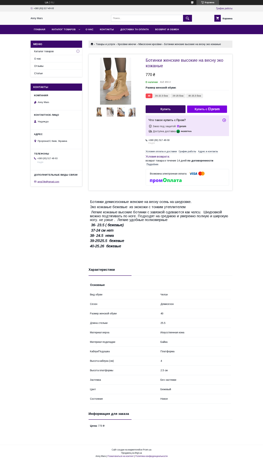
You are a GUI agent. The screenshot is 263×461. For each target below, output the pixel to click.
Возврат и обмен (167, 29)
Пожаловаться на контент (121, 456)
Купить (165, 109)
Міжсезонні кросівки (150, 44)
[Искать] (187, 18)
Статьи (38, 73)
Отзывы (38, 66)
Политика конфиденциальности (151, 456)
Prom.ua (147, 449)
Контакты (107, 29)
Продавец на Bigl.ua (131, 453)
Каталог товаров (64, 29)
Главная (39, 29)
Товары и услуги (105, 44)
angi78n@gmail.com (48, 181)
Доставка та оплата (134, 29)
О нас (89, 29)
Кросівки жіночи (127, 44)
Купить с (201, 109)
